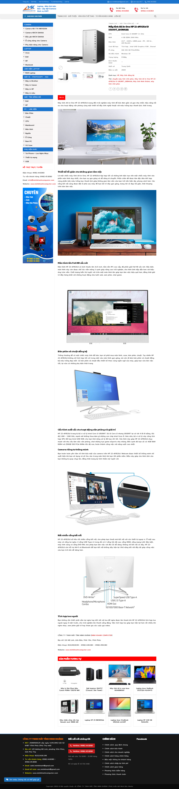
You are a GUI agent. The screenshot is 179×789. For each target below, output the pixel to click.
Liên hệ (67, 1)
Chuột (27, 117)
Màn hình (29, 129)
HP (26, 60)
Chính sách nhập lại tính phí (116, 763)
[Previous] (61, 46)
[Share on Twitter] (114, 89)
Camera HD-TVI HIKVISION (36, 28)
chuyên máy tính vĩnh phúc (123, 79)
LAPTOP (27, 48)
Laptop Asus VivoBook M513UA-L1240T (119, 721)
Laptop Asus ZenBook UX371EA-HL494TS (144, 689)
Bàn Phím (29, 113)
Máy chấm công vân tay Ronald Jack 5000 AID (69, 721)
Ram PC (28, 141)
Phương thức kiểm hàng (115, 770)
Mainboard (29, 125)
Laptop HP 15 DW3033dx (94, 720)
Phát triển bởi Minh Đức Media (121, 786)
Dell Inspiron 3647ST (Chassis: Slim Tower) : (94, 689)
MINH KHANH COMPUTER (102, 635)
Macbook (29, 64)
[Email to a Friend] (118, 89)
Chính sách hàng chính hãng (116, 755)
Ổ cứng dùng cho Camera (36, 40)
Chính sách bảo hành (113, 748)
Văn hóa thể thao (44, 1)
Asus (27, 52)
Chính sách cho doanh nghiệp (117, 752)
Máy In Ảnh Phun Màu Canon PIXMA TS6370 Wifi (69, 689)
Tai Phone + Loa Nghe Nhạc (36, 153)
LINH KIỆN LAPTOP (32, 68)
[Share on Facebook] (110, 89)
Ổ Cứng (28, 137)
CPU (27, 121)
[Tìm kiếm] (155, 16)
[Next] (102, 46)
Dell (26, 56)
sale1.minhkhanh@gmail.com (42, 765)
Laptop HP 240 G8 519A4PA (144, 721)
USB (27, 161)
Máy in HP (29, 89)
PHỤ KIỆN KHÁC (30, 149)
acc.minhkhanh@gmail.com (48, 769)
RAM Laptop (30, 72)
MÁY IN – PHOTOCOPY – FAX (36, 77)
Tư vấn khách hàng (56, 1)
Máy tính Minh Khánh (141, 81)
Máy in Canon (31, 85)
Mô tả (61, 97)
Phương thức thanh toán (115, 774)
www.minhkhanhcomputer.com (43, 183)
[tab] (61, 97)
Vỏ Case (28, 145)
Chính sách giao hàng (114, 766)
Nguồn (28, 133)
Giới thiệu (33, 1)
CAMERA (27, 24)
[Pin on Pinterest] (121, 89)
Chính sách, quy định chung (116, 744)
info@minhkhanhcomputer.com (41, 180)
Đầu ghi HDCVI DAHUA (34, 36)
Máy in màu (30, 93)
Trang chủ (26, 1)
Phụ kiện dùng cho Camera (36, 44)
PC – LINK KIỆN (30, 109)
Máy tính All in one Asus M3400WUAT (119, 689)
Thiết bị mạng (31, 157)
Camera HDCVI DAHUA (34, 32)
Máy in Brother (31, 81)
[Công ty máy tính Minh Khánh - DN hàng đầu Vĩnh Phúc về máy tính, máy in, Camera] (39, 9)
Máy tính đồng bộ (32, 97)
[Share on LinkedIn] (125, 89)
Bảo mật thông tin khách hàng (118, 759)
